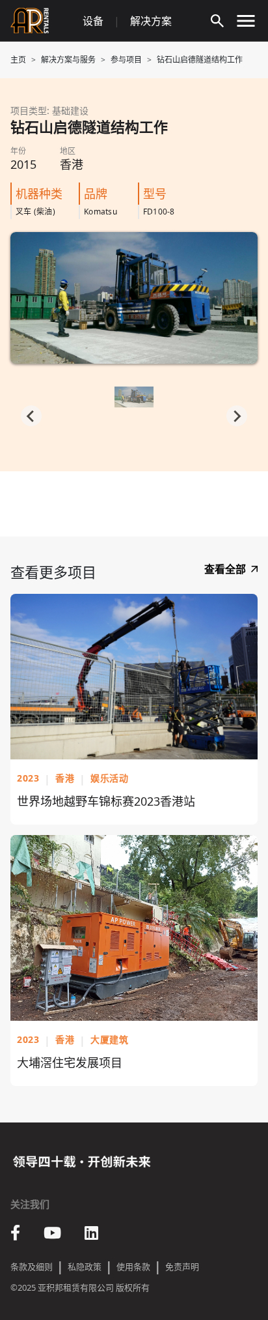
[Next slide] (236, 415)
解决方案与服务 (68, 59)
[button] (134, 401)
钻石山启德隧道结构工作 (200, 59)
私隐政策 (84, 1266)
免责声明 (182, 1266)
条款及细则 (31, 1266)
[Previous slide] (31, 415)
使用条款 (133, 1266)
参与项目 (126, 59)
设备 (93, 21)
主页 (18, 59)
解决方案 (151, 21)
